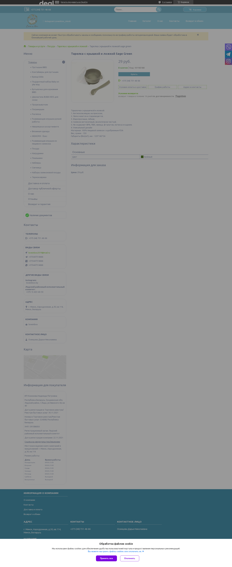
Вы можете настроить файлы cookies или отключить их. (115, 551)
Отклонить (129, 558)
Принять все (106, 558)
